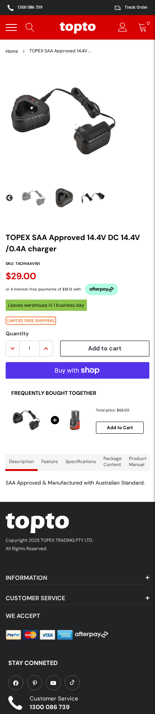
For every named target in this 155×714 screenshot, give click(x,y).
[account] (122, 27)
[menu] (11, 27)
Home (12, 51)
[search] (30, 27)
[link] (15, 682)
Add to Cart (120, 428)
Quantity (17, 333)
